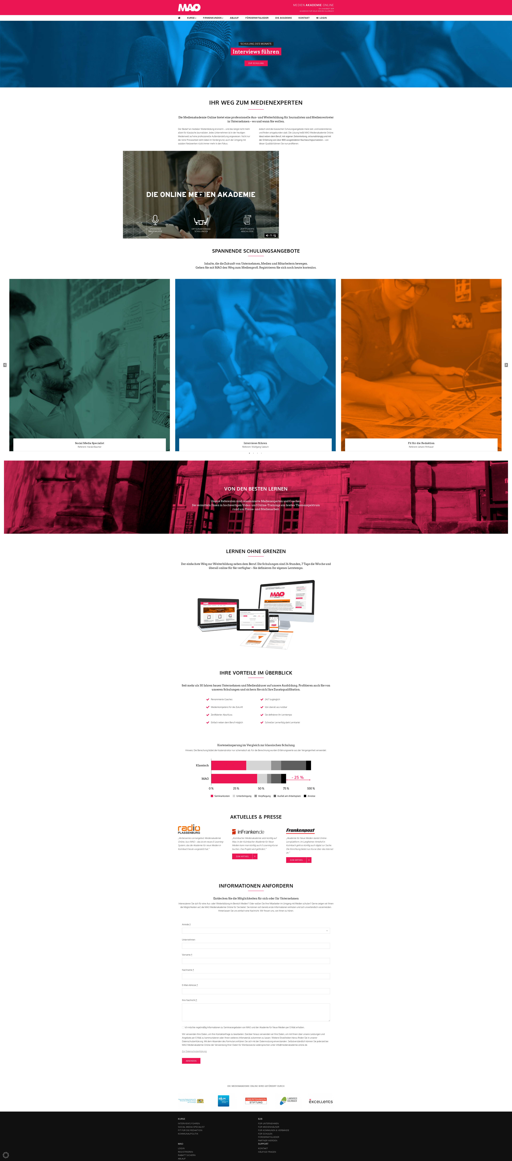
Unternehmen (188, 939)
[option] (89, 365)
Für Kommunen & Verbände (273, 1130)
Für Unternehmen (268, 1123)
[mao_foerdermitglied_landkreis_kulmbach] (288, 1094)
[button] (6, 1155)
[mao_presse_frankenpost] (304, 822)
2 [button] (253, 453)
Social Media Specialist (89, 443)
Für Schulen (265, 1133)
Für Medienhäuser (268, 1127)
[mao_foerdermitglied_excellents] (321, 1094)
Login (181, 1148)
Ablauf (182, 1158)
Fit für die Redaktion (421, 443)
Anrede (186, 924)
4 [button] (261, 453)
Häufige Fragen (267, 1152)
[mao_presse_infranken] (250, 822)
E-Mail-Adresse (190, 985)
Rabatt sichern (187, 1155)
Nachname (188, 970)
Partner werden (267, 1140)
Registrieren (185, 1152)
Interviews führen (255, 443)
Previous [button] (4, 365)
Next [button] (506, 365)
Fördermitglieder (268, 1137)
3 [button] (257, 453)
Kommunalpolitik (188, 1133)
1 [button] (249, 453)
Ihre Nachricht (189, 1000)
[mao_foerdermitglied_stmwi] (191, 1094)
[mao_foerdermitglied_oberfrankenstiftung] (256, 1094)
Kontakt (263, 1148)
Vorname (187, 954)
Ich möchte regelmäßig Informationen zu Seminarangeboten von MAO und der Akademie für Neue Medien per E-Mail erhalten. (245, 1027)
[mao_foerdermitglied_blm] (223, 1094)
